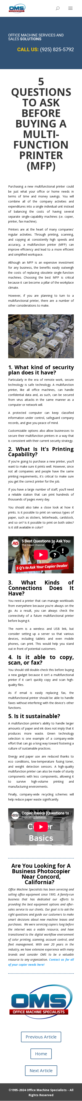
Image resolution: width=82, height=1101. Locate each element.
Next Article (41, 1070)
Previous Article (41, 1037)
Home (41, 1054)
